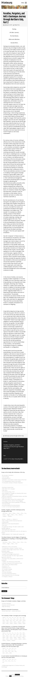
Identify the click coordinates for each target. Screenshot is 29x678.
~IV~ (12, 617)
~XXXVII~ (8, 640)
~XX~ (14, 620)
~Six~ (25, 513)
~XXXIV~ (20, 623)
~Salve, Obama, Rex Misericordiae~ (9, 564)
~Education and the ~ (8, 605)
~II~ (7, 617)
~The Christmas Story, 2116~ (8, 491)
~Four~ (18, 513)
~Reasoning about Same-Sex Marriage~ (10, 575)
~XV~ (20, 619)
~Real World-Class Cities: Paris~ (8, 529)
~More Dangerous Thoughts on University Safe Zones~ (14, 493)
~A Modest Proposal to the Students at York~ (11, 563)
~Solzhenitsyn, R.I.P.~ (6, 567)
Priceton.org (6, 2)
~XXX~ (3, 623)
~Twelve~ (4, 516)
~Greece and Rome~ (16, 611)
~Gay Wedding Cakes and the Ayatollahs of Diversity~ (13, 502)
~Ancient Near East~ (6, 611)
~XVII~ (3, 620)
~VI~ (18, 617)
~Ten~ (16, 514)
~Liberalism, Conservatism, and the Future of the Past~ (14, 479)
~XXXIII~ (15, 623)
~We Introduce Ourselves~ (7, 475)
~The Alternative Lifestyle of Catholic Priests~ (11, 548)
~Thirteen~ (9, 516)
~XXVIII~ (19, 622)
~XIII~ (14, 619)
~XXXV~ (24, 623)
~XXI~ (17, 620)
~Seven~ (4, 514)
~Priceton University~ (6, 603)
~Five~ (21, 513)
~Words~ (3, 519)
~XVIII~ (7, 620)
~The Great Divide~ (5, 503)
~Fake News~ (4, 490)
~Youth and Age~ (5, 476)
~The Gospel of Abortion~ (7, 552)
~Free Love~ (4, 525)
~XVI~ (23, 619)
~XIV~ (17, 619)
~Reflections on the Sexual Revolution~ (10, 523)
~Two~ (9, 513)
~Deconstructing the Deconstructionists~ (10, 505)
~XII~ (11, 619)
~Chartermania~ (5, 522)
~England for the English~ (7, 494)
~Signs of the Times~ (6, 570)
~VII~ (20, 617)
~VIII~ (23, 617)
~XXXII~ (11, 623)
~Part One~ (4, 513)
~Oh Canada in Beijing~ (6, 569)
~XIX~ (10, 620)
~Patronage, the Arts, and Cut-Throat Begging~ (12, 500)
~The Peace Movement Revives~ (9, 573)
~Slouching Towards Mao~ (7, 487)
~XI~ (8, 619)
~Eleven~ (20, 514)
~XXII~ (20, 620)
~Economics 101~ (5, 566)
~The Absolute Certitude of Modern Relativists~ (12, 482)
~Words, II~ (9, 519)
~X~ (6, 619)
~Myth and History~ (6, 606)
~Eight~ (8, 514)
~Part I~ (4, 617)
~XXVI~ (11, 622)
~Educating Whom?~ (6, 478)
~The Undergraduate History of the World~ (11, 481)
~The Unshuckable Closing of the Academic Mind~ (12, 499)
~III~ (10, 617)
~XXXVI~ (4, 640)
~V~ (15, 617)
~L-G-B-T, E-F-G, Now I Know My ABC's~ (10, 506)
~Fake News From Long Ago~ (8, 488)
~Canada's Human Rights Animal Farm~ (10, 554)
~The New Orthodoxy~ (6, 572)
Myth (10, 676)
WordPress (17, 674)
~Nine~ (12, 514)
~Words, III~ (15, 519)
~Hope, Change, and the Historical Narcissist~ (11, 520)
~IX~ (3, 619)
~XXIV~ (3, 622)
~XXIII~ (24, 620)
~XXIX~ (23, 622)
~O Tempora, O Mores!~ (7, 576)
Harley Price (17, 25)
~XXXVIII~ (13, 640)
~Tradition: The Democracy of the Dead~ (10, 561)
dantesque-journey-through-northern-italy (14, 435)
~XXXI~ (7, 623)
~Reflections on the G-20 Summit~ (9, 546)
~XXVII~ (15, 622)
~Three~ (14, 513)
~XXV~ (7, 622)
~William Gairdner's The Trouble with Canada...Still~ (13, 534)
